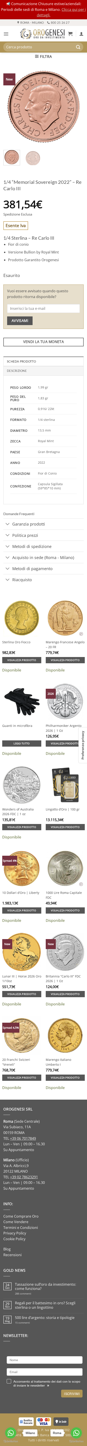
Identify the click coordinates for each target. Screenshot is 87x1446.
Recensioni (12, 1254)
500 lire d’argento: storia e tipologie (45, 1318)
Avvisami (20, 320)
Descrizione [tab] (17, 371)
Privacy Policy (14, 1233)
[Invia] (78, 47)
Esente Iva (16, 225)
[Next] (76, 107)
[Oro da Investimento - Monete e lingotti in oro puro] (42, 33)
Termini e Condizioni (20, 1227)
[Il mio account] (81, 34)
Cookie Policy (14, 1238)
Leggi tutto (22, 743)
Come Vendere (15, 1221)
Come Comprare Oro (21, 1216)
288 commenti (31, 1293)
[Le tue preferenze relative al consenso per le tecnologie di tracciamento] (83, 745)
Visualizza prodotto (21, 660)
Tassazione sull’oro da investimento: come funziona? (45, 1286)
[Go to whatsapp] (10, 1432)
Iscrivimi (72, 1393)
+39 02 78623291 (24, 1177)
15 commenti (28, 1322)
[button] (6, 33)
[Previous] (10, 107)
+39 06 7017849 (23, 1138)
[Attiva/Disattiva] (7, 524)
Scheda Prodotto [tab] (21, 361)
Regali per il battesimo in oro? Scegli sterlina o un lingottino (45, 1305)
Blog (7, 1249)
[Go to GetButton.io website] (11, 1441)
